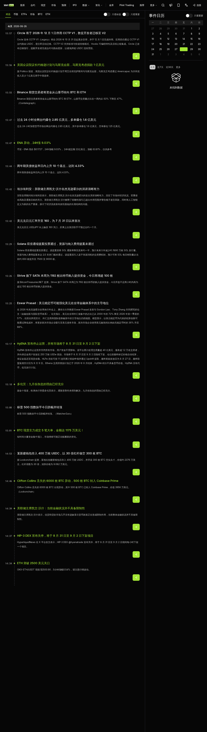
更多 (152, 5)
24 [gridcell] (152, 49)
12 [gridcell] (168, 38)
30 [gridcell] (176, 28)
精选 (8, 14)
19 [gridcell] (168, 44)
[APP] (178, 5)
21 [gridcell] (184, 44)
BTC (40, 14)
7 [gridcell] (184, 33)
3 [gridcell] (152, 33)
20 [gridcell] (176, 44)
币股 (16, 14)
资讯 (97, 5)
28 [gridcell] (160, 28)
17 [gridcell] (153, 44)
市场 (53, 5)
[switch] (107, 14)
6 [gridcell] (176, 33)
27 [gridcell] (152, 28)
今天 (152, 67)
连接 (199, 5)
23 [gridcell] (199, 44)
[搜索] (163, 5)
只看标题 (116, 14)
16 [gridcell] (199, 38)
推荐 (142, 5)
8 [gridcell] (191, 33)
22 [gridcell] (191, 44)
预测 (64, 5)
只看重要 (135, 14)
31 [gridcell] (184, 28)
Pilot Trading (127, 5)
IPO (75, 5)
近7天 (160, 67)
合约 (33, 5)
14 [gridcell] (184, 38)
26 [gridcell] (168, 49)
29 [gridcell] (168, 28)
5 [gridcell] (168, 33)
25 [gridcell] (160, 49)
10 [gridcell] (153, 38)
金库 (111, 5)
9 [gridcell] (199, 33)
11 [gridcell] (160, 38)
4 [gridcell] (160, 33)
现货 (43, 5)
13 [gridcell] (176, 38)
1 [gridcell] (191, 28)
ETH (48, 14)
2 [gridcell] (199, 28)
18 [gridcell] (160, 44)
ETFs (24, 14)
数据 (84, 5)
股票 (22, 5)
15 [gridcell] (192, 38)
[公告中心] (171, 5)
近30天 (169, 67)
